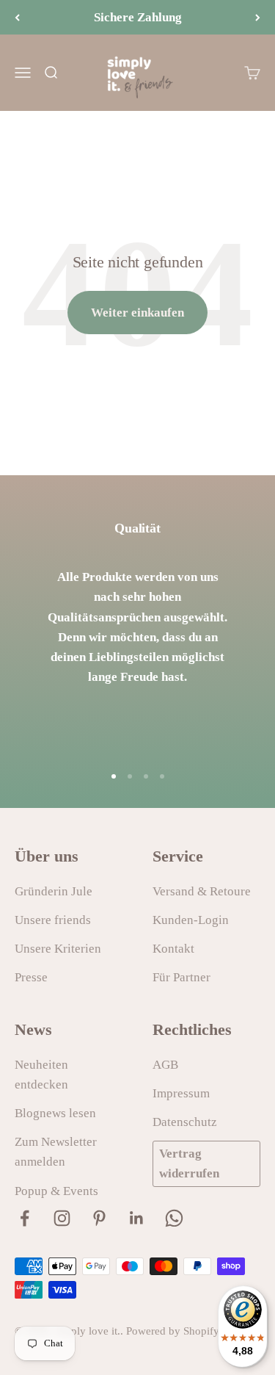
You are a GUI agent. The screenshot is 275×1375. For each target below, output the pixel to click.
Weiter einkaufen (137, 313)
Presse (31, 977)
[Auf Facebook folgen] (24, 1218)
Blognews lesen (55, 1113)
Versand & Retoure (202, 891)
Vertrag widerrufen (189, 1163)
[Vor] (257, 17)
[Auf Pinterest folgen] (99, 1218)
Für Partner (181, 977)
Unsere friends (53, 920)
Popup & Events (56, 1191)
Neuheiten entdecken (41, 1074)
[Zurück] (17, 17)
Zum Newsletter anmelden (56, 1152)
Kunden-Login (191, 920)
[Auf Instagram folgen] (62, 1218)
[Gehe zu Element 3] (146, 776)
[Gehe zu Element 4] (162, 776)
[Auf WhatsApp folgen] (174, 1218)
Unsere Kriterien (58, 949)
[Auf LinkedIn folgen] (137, 1218)
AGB (165, 1065)
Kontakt (173, 949)
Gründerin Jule (53, 891)
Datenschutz (185, 1122)
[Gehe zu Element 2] (130, 776)
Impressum (181, 1093)
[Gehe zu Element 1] (113, 776)
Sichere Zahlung (138, 17)
